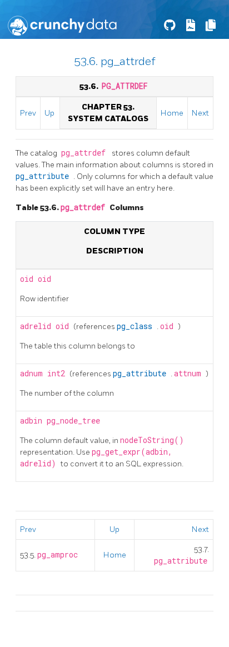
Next (200, 113)
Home (172, 113)
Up (49, 113)
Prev (28, 113)
